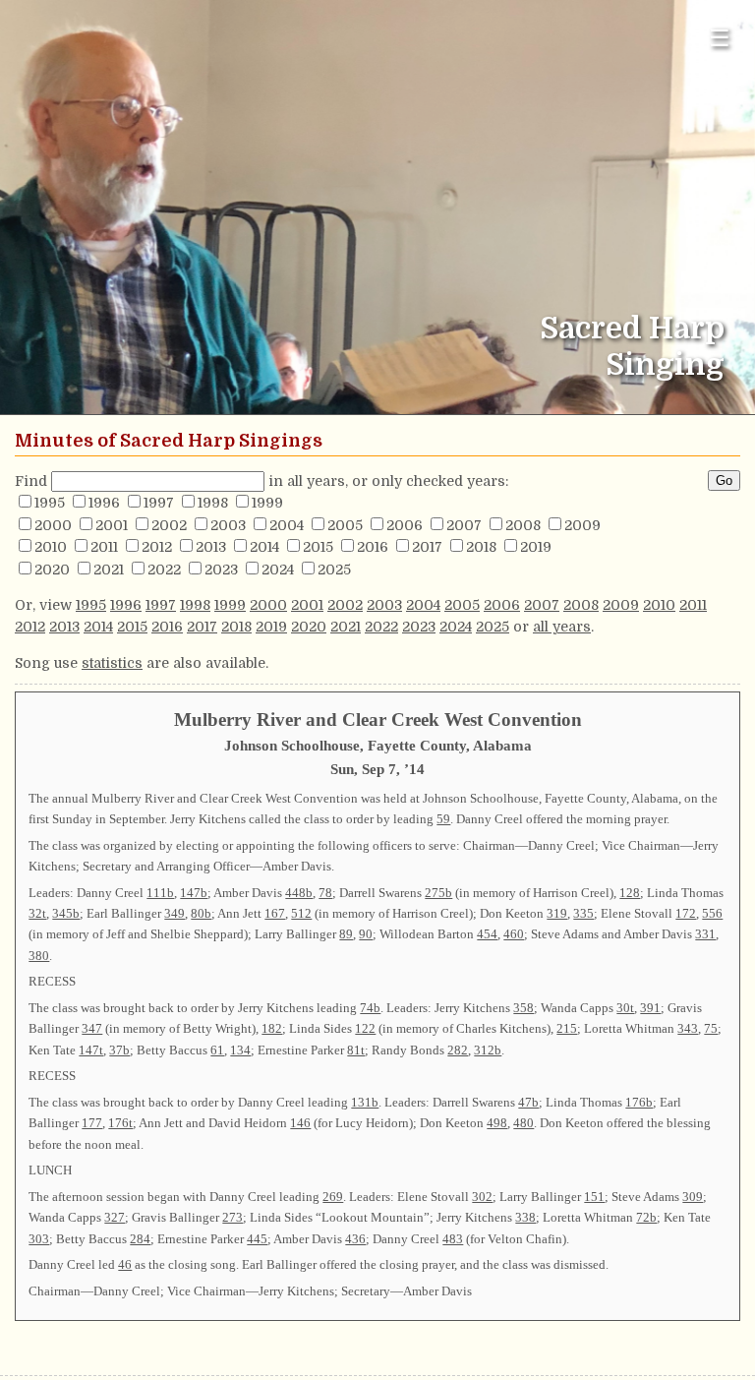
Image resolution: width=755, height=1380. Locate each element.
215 (566, 1028)
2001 (111, 525)
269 (332, 1196)
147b (193, 892)
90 (366, 934)
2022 (164, 569)
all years (562, 626)
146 (300, 1122)
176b (639, 1102)
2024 (277, 569)
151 (594, 1196)
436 (355, 1238)
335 (583, 913)
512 (301, 913)
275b (438, 892)
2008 (523, 525)
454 (487, 934)
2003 (228, 525)
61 (217, 1050)
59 (443, 818)
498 (497, 1122)
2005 (345, 525)
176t (120, 1122)
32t (37, 913)
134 (240, 1050)
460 (513, 934)
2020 (52, 569)
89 (346, 934)
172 (685, 913)
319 (557, 913)
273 (232, 1217)
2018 (481, 547)
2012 (157, 547)
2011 (104, 547)
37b (119, 1050)
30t (625, 1007)
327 (114, 1217)
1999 (267, 502)
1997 (159, 502)
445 (257, 1238)
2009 (582, 525)
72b (646, 1217)
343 (687, 1028)
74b (370, 1007)
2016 (372, 547)
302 (482, 1196)
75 (711, 1028)
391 (650, 1007)
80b (201, 913)
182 (271, 1028)
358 (523, 1007)
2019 (536, 547)
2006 (404, 525)
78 (325, 892)
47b (528, 1102)
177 (92, 1122)
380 (39, 955)
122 (365, 1028)
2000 (53, 525)
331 (705, 934)
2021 (108, 569)
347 (92, 1028)
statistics (112, 663)
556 (712, 913)
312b (487, 1050)
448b (299, 892)
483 (452, 1238)
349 (174, 913)
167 (274, 913)
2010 (50, 547)
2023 (221, 569)
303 (39, 1238)
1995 (49, 502)
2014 (264, 547)
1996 (104, 502)
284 (140, 1238)
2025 (334, 569)
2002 (169, 525)
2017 (427, 547)
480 (523, 1122)
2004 (286, 525)
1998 (213, 502)
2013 (211, 547)
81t (356, 1050)
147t (91, 1050)
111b (160, 892)
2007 (464, 525)
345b (66, 913)
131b (364, 1102)
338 (525, 1217)
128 (629, 892)
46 (125, 1264)
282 (457, 1050)
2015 (318, 547)
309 (692, 1196)
